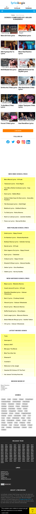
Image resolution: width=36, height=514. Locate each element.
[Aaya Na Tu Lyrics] (9, 45)
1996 (10, 456)
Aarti (9, 399)
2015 (23, 459)
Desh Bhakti (12, 408)
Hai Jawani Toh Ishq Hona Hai (13, 374)
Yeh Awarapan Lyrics (15, 204)
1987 (6, 455)
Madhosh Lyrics (15, 208)
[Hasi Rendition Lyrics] (26, 117)
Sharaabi (24, 425)
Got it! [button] (33, 510)
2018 (2, 461)
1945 (32, 446)
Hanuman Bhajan (6, 401)
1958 (19, 449)
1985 (32, 453)
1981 (15, 453)
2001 (32, 456)
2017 (32, 459)
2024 (28, 461)
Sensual (16, 425)
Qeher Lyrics (14, 267)
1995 (6, 456)
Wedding (9, 427)
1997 (15, 456)
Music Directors (5, 385)
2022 (19, 461)
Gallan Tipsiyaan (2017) (25, 102)
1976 (28, 452)
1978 (2, 453)
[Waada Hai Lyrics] (9, 63)
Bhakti (3, 399)
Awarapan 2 (8, 340)
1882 (2, 445)
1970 (2, 452)
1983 (23, 453)
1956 (10, 449)
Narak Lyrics (11, 246)
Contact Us (4, 477)
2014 (19, 459)
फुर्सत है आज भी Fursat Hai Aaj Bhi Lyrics (26, 70)
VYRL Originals (23, 67)
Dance (18, 406)
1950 (19, 448)
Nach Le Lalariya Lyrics (17, 217)
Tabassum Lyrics (14, 184)
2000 (28, 456)
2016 (28, 459)
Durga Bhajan (29, 399)
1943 (23, 446)
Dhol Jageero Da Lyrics (16, 250)
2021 (15, 461)
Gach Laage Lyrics (16, 315)
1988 (10, 455)
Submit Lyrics (4, 471)
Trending (28, 8)
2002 (2, 458)
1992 (28, 455)
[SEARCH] (34, 11)
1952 (28, 448)
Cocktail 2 (7, 361)
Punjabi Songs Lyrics (25, 499)
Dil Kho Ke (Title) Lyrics (9, 87)
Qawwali (10, 422)
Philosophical (11, 420)
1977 (32, 452)
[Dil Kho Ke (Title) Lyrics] (9, 81)
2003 (6, 458)
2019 (6, 461)
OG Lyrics (14, 324)
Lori (29, 415)
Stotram (24, 427)
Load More (18, 130)
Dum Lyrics (12, 194)
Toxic (6, 336)
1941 (15, 446)
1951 (23, 448)
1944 (28, 446)
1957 (15, 449)
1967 (23, 451)
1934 (19, 445)
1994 (2, 456)
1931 (6, 445)
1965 (15, 451)
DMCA (2, 476)
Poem (24, 420)
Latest (6, 8)
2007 (23, 458)
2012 (10, 459)
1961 (32, 449)
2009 (32, 458)
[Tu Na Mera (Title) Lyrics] (9, 99)
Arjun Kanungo (5, 33)
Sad (11, 425)
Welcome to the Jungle (11, 366)
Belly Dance (25, 406)
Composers (4, 388)
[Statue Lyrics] (26, 29)
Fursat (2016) (5, 120)
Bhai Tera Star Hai (10, 353)
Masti (9, 418)
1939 (6, 446)
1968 (28, 451)
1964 (10, 451)
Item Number (18, 415)
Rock (29, 422)
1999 (23, 456)
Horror (10, 415)
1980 (10, 453)
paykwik (23, 435)
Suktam (4, 429)
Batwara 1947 (8, 344)
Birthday (4, 406)
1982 (19, 453)
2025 (32, 461)
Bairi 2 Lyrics (14, 298)
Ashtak (15, 399)
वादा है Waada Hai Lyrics (8, 70)
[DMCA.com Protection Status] (6, 485)
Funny (11, 413)
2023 (23, 461)
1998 (19, 456)
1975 (23, 452)
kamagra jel (29, 435)
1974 (19, 452)
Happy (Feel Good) (26, 413)
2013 (15, 459)
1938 (2, 446)
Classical (11, 406)
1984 (28, 453)
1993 (32, 455)
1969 (32, 451)
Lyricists (3, 389)
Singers (3, 386)
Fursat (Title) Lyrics (8, 123)
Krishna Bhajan (17, 401)
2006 (19, 458)
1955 (6, 449)
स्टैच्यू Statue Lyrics (24, 35)
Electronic (4, 411)
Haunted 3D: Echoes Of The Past (14, 370)
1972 (10, 452)
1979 (6, 453)
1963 (6, 451)
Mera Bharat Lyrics (13, 179)
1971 (6, 452)
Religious (23, 422)
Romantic (4, 425)
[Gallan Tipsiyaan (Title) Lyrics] (26, 99)
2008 (28, 458)
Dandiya (4, 408)
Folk (26, 411)
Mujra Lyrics (14, 284)
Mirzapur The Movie (10, 349)
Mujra (23, 418)
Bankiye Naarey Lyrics (17, 242)
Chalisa (4, 404)
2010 (2, 459)
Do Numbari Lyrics (16, 237)
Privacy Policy (5, 474)
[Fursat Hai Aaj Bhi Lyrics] (26, 63)
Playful (18, 420)
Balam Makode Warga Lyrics (18, 319)
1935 (23, 445)
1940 (10, 446)
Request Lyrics (5, 473)
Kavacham (11, 404)
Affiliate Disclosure (6, 479)
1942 (19, 446)
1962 (2, 451)
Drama (19, 408)
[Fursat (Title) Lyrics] (9, 117)
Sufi (3, 427)
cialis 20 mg (3, 435)
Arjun (20, 49)
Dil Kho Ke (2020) (6, 84)
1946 (2, 448)
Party (3, 420)
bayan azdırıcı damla (15, 435)
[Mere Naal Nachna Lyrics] (26, 45)
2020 (10, 461)
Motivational (16, 418)
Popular (17, 8)
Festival (20, 411)
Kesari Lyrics (14, 307)
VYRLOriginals (5, 49)
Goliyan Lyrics (13, 259)
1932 (10, 445)
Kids (25, 415)
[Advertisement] (18, 158)
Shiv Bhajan (17, 427)
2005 (15, 458)
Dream (25, 408)
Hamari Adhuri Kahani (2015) (26, 120)
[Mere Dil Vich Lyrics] (9, 29)
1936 (28, 445)
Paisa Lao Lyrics (15, 221)
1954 (2, 449)
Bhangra (25, 404)
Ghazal (17, 413)
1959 (23, 449)
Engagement (13, 411)
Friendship (4, 413)
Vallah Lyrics (13, 271)
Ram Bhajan (26, 401)
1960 (28, 449)
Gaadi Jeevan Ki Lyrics (14, 288)
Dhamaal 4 (7, 357)
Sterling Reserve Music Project (25, 32)
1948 (10, 448)
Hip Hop (4, 415)
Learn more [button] (5, 512)
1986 (2, 455)
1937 (32, 445)
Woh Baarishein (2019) (25, 84)
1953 (32, 448)
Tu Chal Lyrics (13, 212)
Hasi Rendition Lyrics (25, 123)
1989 (15, 455)
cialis (8, 435)
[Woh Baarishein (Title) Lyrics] (26, 81)
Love (3, 418)
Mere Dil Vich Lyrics (8, 35)
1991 (23, 455)
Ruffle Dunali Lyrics (14, 311)
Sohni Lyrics (13, 233)
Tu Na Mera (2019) (6, 102)
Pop (30, 420)
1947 (6, 448)
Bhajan (21, 399)
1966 (19, 451)
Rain (16, 422)
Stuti (31, 427)
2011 (6, 459)
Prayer (3, 422)
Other (29, 418)
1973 (15, 452)
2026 (2, 462)
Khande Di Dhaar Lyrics (17, 263)
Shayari (30, 425)
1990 (19, 455)
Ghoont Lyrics (15, 302)
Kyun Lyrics (11, 254)
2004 (10, 458)
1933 (15, 445)
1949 (15, 448)
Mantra (18, 404)
